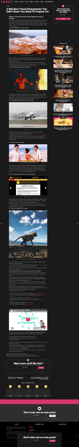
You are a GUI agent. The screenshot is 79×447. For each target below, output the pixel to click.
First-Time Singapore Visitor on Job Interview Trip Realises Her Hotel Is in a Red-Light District (63, 114)
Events (16, 1)
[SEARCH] (77, 2)
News (64, 54)
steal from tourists (41, 264)
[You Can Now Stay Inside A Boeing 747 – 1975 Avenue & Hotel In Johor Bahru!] (63, 50)
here (19, 339)
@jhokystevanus (38, 259)
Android (17, 281)
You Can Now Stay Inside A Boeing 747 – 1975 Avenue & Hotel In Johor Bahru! (63, 57)
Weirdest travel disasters (32, 356)
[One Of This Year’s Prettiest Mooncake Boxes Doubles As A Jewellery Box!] (63, 93)
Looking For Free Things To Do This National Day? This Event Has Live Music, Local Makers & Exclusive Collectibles (63, 71)
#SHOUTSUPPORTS (49, 1)
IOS (21, 281)
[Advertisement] (63, 33)
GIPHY (39, 91)
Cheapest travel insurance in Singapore (18, 355)
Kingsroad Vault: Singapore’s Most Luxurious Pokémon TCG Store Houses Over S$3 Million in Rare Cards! (63, 86)
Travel (31, 1)
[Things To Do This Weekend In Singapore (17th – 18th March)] (1, 223)
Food (26, 1)
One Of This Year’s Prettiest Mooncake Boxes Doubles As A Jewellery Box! (63, 100)
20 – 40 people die (15, 171)
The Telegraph (33, 55)
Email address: (25, 367)
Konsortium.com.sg (29, 196)
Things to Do (66, 68)
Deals (42, 1)
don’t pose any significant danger (36, 135)
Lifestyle (21, 1)
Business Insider (29, 129)
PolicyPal (33, 355)
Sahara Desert (38, 64)
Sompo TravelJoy (33, 298)
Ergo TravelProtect (37, 293)
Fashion (37, 1)
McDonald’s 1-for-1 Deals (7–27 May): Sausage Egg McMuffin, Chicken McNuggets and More (63, 128)
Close (77, 436)
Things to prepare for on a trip (15, 356)
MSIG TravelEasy (29, 302)
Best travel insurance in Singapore (17, 353)
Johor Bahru (59, 54)
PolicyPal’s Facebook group (14, 348)
